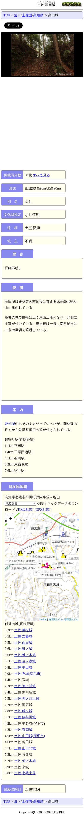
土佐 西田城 (23, 642)
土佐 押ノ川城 (25, 686)
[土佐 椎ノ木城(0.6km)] (28, 555)
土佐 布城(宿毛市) (27, 674)
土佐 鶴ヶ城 (23, 711)
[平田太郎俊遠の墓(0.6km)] (59, 565)
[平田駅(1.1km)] (45, 536)
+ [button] (10, 518)
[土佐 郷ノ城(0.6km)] (43, 549)
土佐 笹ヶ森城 (25, 661)
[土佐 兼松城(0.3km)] (50, 567)
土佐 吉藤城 (23, 636)
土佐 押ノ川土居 (26, 698)
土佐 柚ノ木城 (25, 761)
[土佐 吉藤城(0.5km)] (40, 550)
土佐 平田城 (23, 667)
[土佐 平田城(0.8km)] (63, 555)
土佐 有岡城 (23, 730)
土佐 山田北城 (25, 748)
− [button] (10, 525)
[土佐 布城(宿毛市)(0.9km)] (20, 553)
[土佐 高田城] (42, 564)
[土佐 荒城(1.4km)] (78, 550)
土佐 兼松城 (23, 630)
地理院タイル (55, 619)
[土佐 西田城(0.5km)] (32, 553)
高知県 (38, 15)
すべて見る (41, 175)
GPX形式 (43, 509)
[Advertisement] (42, 124)
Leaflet (43, 619)
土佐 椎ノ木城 (25, 655)
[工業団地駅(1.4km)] (63, 534)
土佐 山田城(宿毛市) (29, 736)
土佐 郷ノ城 (23, 648)
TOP (6, 15)
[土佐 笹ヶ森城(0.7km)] (24, 560)
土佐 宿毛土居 (25, 773)
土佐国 (27, 15)
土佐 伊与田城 (25, 717)
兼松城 (10, 424)
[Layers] (72, 520)
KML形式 (25, 509)
